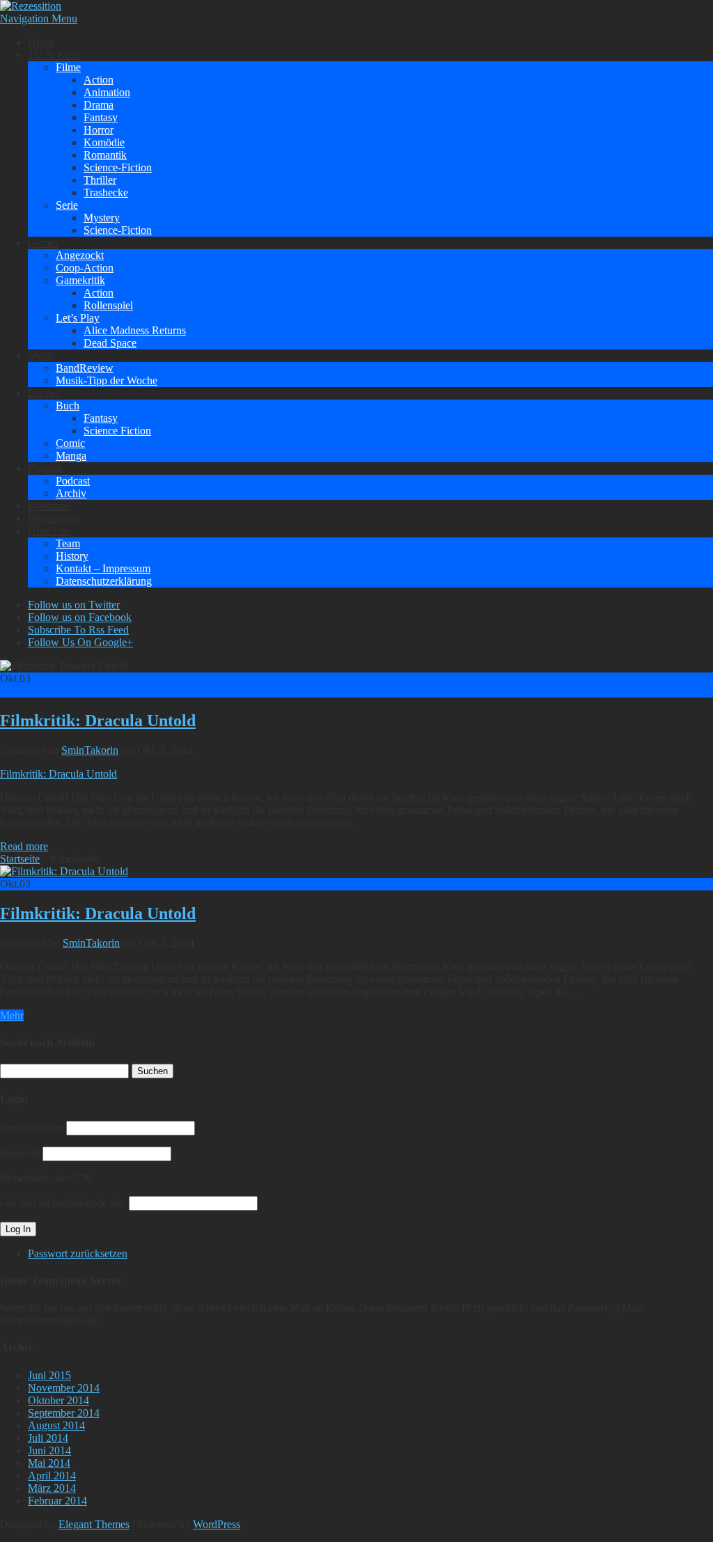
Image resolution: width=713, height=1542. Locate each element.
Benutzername (31, 1127)
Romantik (105, 155)
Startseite (20, 859)
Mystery (102, 217)
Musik (42, 355)
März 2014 (52, 1488)
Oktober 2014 (58, 1400)
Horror (98, 130)
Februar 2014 (57, 1500)
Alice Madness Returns (135, 330)
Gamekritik (80, 280)
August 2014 (56, 1425)
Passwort (20, 1153)
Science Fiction (117, 430)
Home (41, 42)
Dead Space (110, 343)
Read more (24, 846)
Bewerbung (53, 518)
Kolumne (48, 506)
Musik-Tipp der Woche (106, 380)
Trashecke (106, 192)
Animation (107, 92)
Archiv (71, 493)
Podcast (45, 468)
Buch (67, 405)
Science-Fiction (118, 167)
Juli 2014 (48, 1438)
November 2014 (64, 1388)
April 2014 (52, 1475)
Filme (68, 67)
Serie (67, 205)
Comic (70, 443)
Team (68, 543)
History (72, 556)
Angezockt (80, 255)
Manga (71, 456)
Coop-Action (84, 268)
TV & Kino (53, 55)
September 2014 (64, 1413)
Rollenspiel (108, 305)
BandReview (84, 368)
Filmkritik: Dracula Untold (98, 720)
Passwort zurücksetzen (77, 1253)
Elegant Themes (94, 1524)
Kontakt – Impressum (103, 568)
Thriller (100, 180)
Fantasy (101, 117)
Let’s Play (78, 318)
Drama (98, 105)
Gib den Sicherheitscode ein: (63, 1203)
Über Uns (49, 531)
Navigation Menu (38, 18)
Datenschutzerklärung (104, 581)
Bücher (44, 393)
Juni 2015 (49, 1375)
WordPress (216, 1524)
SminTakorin (89, 750)
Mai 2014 (49, 1463)
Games (43, 243)
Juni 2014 (49, 1450)
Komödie (104, 142)
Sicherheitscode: (36, 1178)
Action (98, 80)
